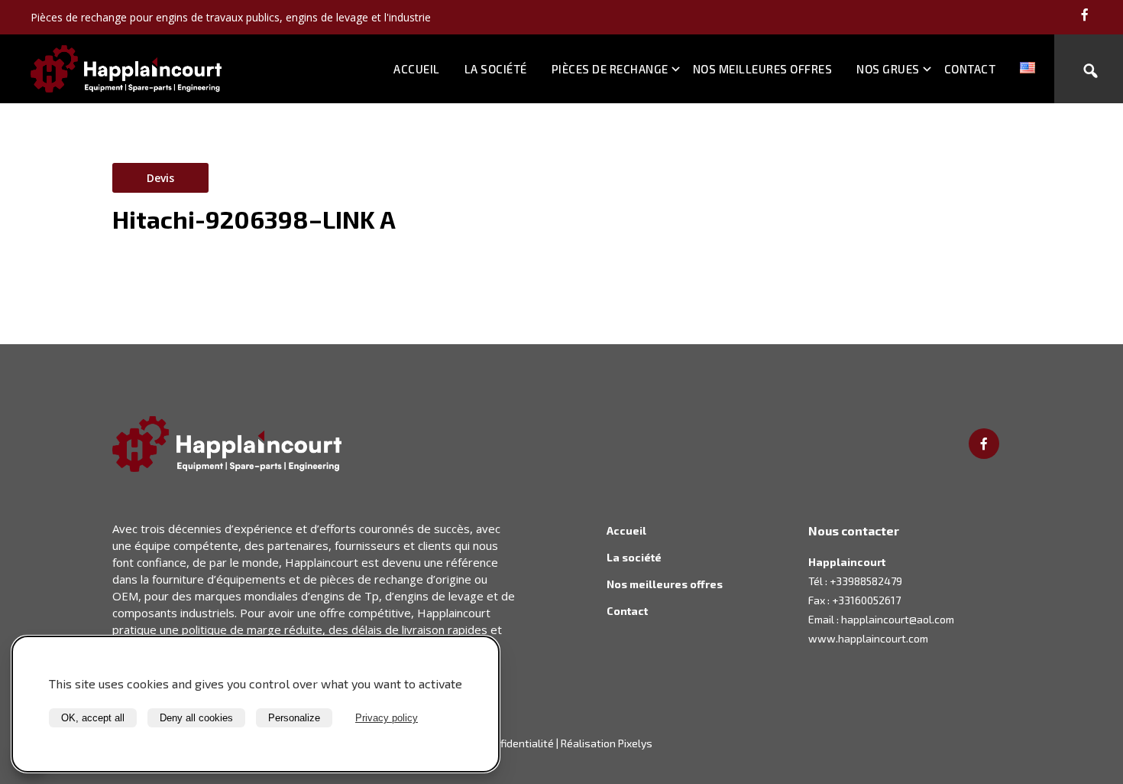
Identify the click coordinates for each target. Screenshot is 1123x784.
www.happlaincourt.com (868, 638)
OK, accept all (93, 718)
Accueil (416, 69)
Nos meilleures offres (763, 69)
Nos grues (888, 69)
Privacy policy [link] (386, 718)
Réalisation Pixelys (606, 743)
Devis (160, 178)
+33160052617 (866, 600)
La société (495, 69)
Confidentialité (518, 743)
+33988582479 (866, 580)
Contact (970, 69)
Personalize (294, 718)
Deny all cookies (196, 718)
